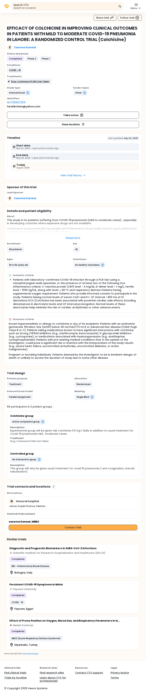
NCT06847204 (16, 102)
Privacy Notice (120, 672)
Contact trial (73, 527)
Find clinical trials (15, 672)
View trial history (71, 175)
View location (71, 124)
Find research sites (52, 672)
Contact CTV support (89, 672)
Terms (115, 677)
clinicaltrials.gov (30, 653)
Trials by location (15, 677)
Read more (73, 237)
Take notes (71, 115)
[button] (15, 70)
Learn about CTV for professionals (53, 679)
